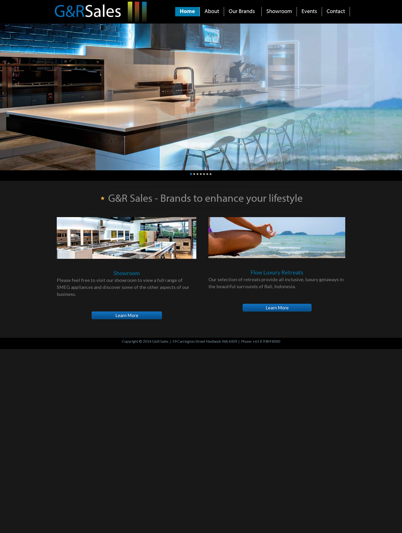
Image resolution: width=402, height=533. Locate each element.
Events (309, 10)
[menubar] (262, 8)
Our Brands (242, 10)
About (211, 10)
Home (187, 10)
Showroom (279, 10)
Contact (336, 10)
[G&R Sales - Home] (101, 21)
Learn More (126, 315)
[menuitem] (187, 11)
